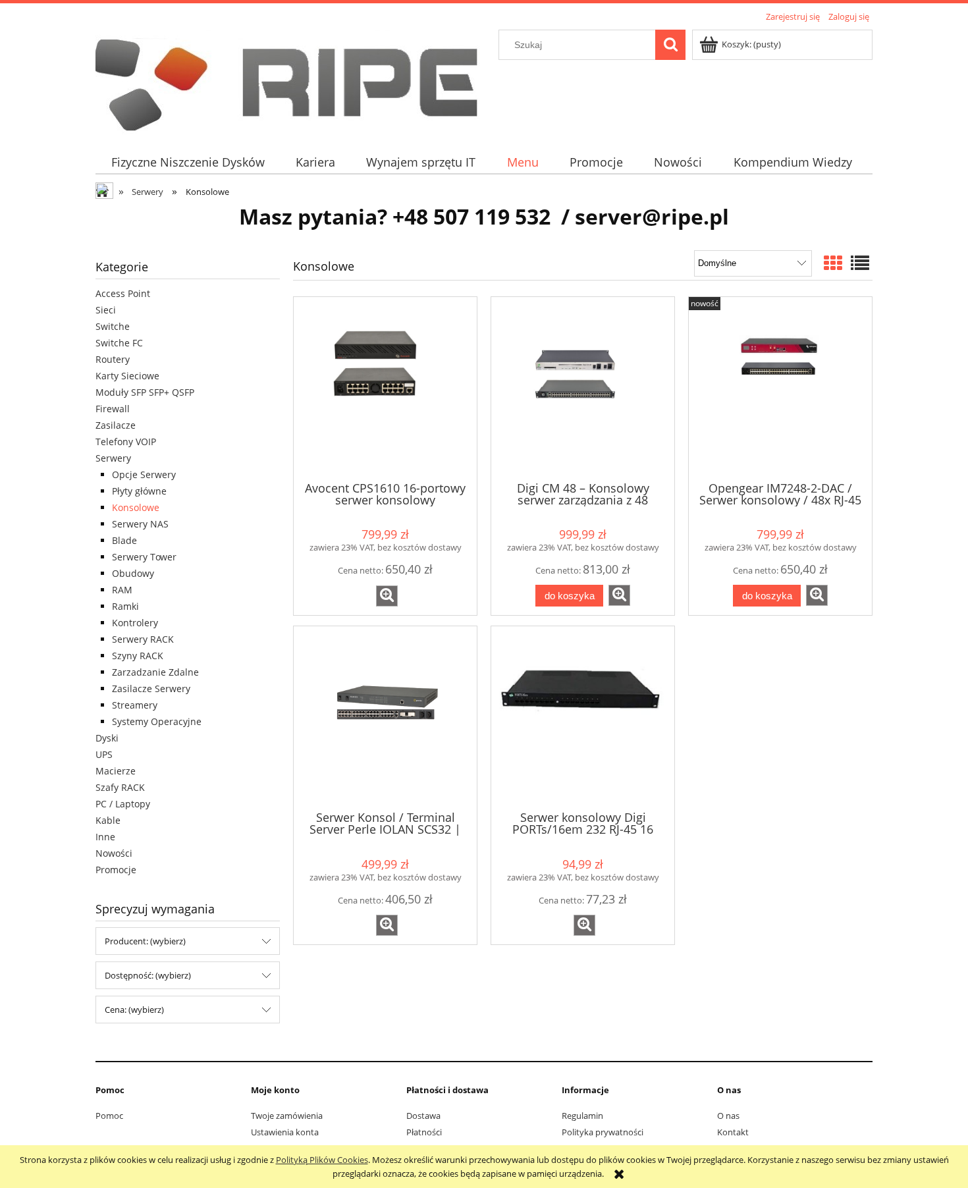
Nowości (113, 853)
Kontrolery (135, 622)
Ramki (125, 606)
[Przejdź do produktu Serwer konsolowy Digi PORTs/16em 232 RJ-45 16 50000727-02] (583, 717)
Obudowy (133, 573)
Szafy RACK (120, 787)
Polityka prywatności (602, 1132)
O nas (728, 1115)
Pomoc (109, 1115)
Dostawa (423, 1115)
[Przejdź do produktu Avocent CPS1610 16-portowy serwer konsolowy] (385, 388)
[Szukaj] (670, 45)
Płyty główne (139, 491)
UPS (104, 754)
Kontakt (733, 1132)
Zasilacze (115, 425)
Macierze (115, 771)
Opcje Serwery (144, 474)
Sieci (105, 310)
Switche (112, 326)
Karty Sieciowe (127, 375)
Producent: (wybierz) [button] (145, 941)
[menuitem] (187, 162)
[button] (387, 596)
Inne (105, 836)
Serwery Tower (144, 557)
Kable (108, 820)
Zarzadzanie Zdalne (155, 672)
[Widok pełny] (860, 262)
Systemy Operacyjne (157, 721)
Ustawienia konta (285, 1132)
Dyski (107, 738)
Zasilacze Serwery (151, 688)
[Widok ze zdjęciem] (833, 262)
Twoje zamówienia (287, 1115)
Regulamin (582, 1115)
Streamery (134, 705)
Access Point (122, 293)
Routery (112, 359)
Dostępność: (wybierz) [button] (148, 975)
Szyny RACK (137, 655)
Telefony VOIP (125, 441)
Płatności (424, 1132)
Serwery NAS (140, 524)
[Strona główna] (296, 80)
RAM (122, 589)
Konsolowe (135, 507)
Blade (124, 540)
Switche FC (119, 343)
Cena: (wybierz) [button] (134, 1009)
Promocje (115, 869)
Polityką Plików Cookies (322, 1160)
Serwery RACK (143, 639)
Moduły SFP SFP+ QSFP (144, 392)
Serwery (113, 458)
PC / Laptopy (122, 803)
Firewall (112, 408)
